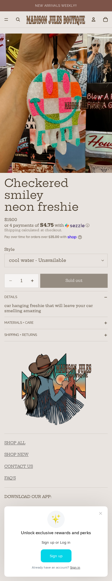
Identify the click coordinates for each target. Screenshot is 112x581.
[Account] (93, 19)
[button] (56, 225)
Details (10, 297)
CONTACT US (18, 466)
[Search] (18, 19)
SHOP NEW (16, 454)
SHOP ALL (14, 442)
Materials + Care (18, 323)
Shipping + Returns (20, 335)
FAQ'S (10, 478)
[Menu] (6, 19)
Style (9, 249)
